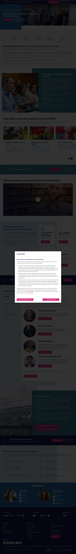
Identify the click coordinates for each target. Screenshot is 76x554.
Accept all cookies (51, 299)
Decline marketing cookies (25, 299)
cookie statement (29, 292)
